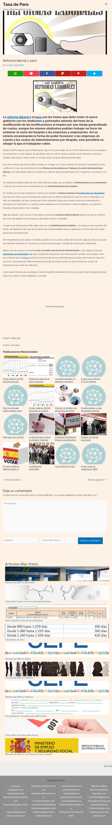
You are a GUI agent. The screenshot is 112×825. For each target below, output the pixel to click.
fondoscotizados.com (99, 808)
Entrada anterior (12, 480)
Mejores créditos (99, 786)
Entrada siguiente (97, 480)
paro (38, 117)
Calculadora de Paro (14, 640)
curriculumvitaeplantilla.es (43, 804)
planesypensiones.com (71, 797)
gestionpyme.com (71, 790)
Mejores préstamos (99, 790)
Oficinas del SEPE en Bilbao (18, 659)
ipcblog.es (16, 786)
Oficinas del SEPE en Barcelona (20, 582)
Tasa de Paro (16, 4)
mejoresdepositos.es (15, 812)
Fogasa (25, 258)
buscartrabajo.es (71, 793)
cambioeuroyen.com (99, 812)
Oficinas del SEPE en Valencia (19, 678)
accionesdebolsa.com (71, 801)
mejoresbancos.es (15, 793)
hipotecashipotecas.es (43, 812)
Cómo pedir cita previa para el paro (21, 735)
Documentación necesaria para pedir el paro (26, 716)
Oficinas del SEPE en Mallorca (19, 697)
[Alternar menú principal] (106, 4)
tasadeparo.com (15, 790)
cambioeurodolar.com (71, 786)
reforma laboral (18, 117)
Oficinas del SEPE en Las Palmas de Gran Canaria (28, 754)
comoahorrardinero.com (43, 801)
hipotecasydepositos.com (44, 808)
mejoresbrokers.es (99, 804)
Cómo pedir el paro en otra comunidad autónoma (28, 601)
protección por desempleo (92, 193)
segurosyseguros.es (15, 815)
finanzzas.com (99, 793)
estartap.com (99, 815)
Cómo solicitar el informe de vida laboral (24, 620)
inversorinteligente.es (99, 797)
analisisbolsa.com (43, 815)
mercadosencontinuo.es (99, 801)
